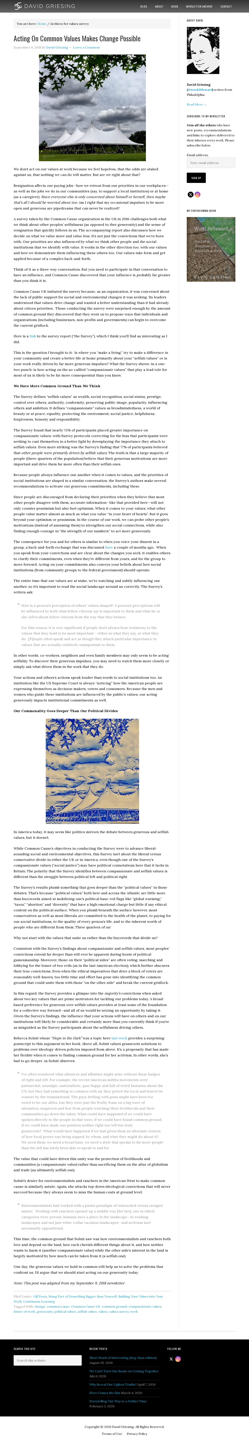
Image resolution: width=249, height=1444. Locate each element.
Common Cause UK (85, 1306)
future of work (24, 1311)
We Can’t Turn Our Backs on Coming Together (124, 1371)
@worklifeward (200, 90)
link (33, 336)
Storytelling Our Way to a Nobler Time (118, 1401)
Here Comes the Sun (104, 1393)
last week (119, 1038)
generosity (45, 1311)
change (39, 1306)
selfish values (87, 1311)
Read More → (197, 104)
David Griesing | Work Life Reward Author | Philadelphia (45, 6)
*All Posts (40, 1296)
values (103, 1311)
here (109, 547)
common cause (58, 1306)
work (134, 1311)
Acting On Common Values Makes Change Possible (77, 38)
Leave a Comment (86, 47)
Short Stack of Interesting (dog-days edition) (123, 1358)
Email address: (198, 155)
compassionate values (145, 1306)
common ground (114, 1306)
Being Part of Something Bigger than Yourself (83, 1296)
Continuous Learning (39, 1301)
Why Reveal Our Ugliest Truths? (113, 1384)
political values (65, 1311)
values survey (119, 1311)
